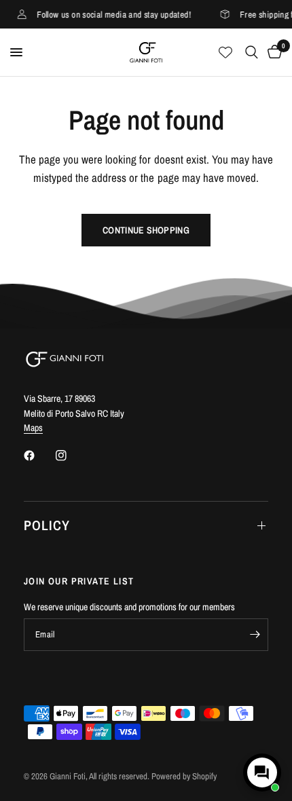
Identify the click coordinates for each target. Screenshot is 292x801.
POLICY (47, 525)
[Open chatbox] (262, 772)
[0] (272, 52)
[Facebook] (39, 455)
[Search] (251, 52)
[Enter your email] (254, 634)
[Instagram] (71, 455)
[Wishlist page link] (225, 52)
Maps (33, 428)
